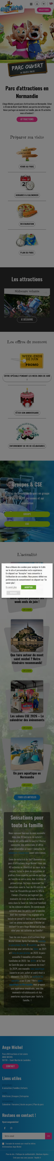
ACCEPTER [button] (28, 587)
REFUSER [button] (13, 592)
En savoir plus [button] (11, 587)
